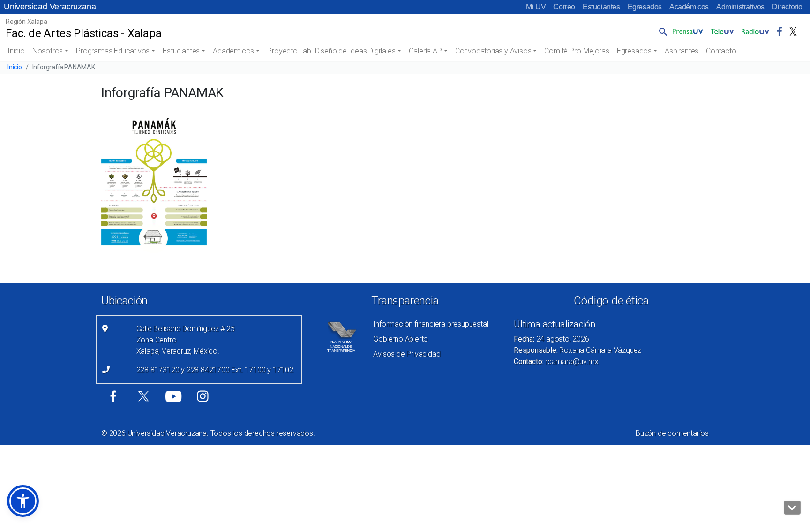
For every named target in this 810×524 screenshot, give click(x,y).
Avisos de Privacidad (406, 353)
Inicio (16, 50)
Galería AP (425, 50)
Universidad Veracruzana (50, 6)
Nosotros (47, 50)
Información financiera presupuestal (430, 323)
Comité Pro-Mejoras (576, 50)
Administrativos (740, 7)
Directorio (787, 7)
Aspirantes (681, 50)
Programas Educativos (113, 50)
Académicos (689, 7)
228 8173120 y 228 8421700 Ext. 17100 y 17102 (214, 369)
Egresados (645, 7)
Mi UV (536, 7)
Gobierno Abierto (400, 338)
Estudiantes (601, 7)
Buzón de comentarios (672, 433)
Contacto (721, 50)
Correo (564, 7)
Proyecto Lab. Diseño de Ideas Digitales (331, 50)
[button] (661, 31)
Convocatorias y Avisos (493, 50)
